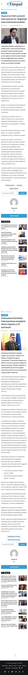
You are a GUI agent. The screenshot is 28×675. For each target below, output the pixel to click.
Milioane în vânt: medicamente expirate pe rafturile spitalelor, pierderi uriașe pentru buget (8, 257)
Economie (8, 668)
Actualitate (9, 9)
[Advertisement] (14, 293)
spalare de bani (14, 188)
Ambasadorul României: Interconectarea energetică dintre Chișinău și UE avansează (8, 234)
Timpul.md (5, 25)
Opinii (15, 665)
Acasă (3, 9)
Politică (11, 665)
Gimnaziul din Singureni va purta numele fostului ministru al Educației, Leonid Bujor (9, 241)
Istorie (19, 665)
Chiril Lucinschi (10, 185)
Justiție (15, 9)
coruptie (20, 185)
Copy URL (23, 193)
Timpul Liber (15, 668)
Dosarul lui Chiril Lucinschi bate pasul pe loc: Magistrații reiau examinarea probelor (9, 226)
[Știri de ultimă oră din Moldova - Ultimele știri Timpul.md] (14, 4)
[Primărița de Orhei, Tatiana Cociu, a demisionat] (23, 265)
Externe (24, 665)
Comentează (14, 216)
